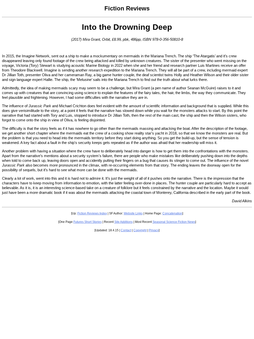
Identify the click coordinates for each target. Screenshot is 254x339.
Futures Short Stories (87, 222)
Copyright (140, 230)
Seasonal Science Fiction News (174, 222)
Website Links (133, 213)
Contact (126, 230)
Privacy (154, 230)
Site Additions (123, 222)
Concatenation (172, 213)
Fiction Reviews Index (92, 213)
